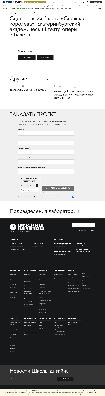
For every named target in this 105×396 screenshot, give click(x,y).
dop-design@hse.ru (82, 249)
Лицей (64, 6)
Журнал (42, 8)
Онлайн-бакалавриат (15, 277)
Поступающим (12, 8)
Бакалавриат (23, 6)
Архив (40, 325)
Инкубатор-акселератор (74, 282)
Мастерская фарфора (73, 288)
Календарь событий (14, 329)
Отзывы (11, 354)
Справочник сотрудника (30, 322)
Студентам (30, 8)
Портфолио (82, 6)
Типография (71, 277)
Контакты (12, 351)
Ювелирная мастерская (88, 281)
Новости (37, 8)
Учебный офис (42, 280)
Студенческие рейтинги (45, 300)
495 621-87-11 (38, 244)
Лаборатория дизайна (73, 280)
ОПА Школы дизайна (29, 337)
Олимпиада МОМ (28, 288)
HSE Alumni (56, 278)
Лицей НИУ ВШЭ (28, 301)
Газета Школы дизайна (59, 334)
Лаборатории (91, 6)
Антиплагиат (27, 329)
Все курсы (99, 6)
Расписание (42, 277)
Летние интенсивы (28, 296)
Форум (55, 322)
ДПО (48, 6)
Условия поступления (29, 286)
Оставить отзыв (84, 225)
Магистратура (33, 6)
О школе (5, 8)
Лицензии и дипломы (15, 342)
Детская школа (56, 6)
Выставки (41, 322)
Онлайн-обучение (72, 6)
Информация (42, 274)
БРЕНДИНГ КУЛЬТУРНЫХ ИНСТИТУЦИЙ (24, 13)
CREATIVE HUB (63, 8)
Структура (12, 345)
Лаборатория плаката (87, 291)
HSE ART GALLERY (50, 8)
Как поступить (96, 2)
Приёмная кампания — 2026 (11, 6)
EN (79, 2)
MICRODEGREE (13, 292)
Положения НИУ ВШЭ (57, 193)
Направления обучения (15, 300)
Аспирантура (42, 6)
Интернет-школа (28, 299)
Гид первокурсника (22, 8)
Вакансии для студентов (74, 327)
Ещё (70, 8)
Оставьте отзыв (43, 312)
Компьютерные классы (73, 285)
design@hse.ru (80, 244)
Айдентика (12, 348)
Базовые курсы (13, 303)
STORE (57, 8)
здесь (97, 390)
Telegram (41, 328)
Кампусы (12, 340)
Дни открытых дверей (71, 2)
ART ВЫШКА (99, 8)
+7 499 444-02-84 (16, 244)
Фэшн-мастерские (86, 288)
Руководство (13, 337)
